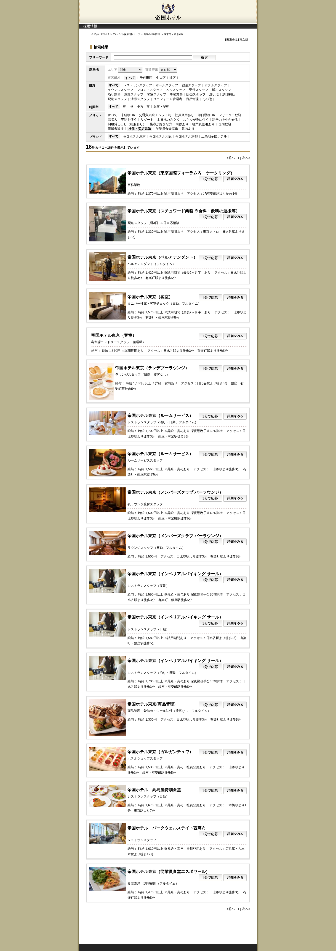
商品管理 (192, 99)
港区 (172, 77)
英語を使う (129, 119)
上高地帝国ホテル (214, 136)
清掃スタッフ (140, 99)
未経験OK (128, 115)
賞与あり (188, 129)
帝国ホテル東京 (134, 136)
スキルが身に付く (196, 119)
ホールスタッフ (167, 85)
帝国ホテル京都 (186, 136)
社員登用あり (184, 115)
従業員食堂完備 (167, 129)
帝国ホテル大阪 (160, 136)
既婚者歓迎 (116, 129)
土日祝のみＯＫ (168, 119)
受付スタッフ (198, 90)
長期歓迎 (224, 124)
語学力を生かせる (225, 119)
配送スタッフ (117, 99)
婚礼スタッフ (221, 90)
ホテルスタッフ (216, 85)
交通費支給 (147, 115)
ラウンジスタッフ (120, 90)
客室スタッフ (156, 94)
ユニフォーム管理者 (167, 99)
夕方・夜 (143, 106)
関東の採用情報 (152, 34)
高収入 (112, 119)
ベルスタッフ (175, 90)
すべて (130, 77)
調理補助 (228, 94)
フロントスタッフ (150, 90)
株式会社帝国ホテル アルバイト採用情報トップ (115, 34)
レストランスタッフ (137, 85)
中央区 (161, 77)
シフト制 (164, 115)
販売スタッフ (195, 94)
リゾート (147, 119)
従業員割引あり (203, 124)
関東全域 (232, 39)
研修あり (182, 124)
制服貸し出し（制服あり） (127, 124)
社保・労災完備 (139, 129)
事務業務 (176, 94)
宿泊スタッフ (191, 85)
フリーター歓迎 (230, 115)
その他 (207, 99)
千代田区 (146, 77)
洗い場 (214, 94)
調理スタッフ (133, 94)
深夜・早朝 (161, 106)
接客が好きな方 (161, 124)
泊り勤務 (114, 94)
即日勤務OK (206, 115)
